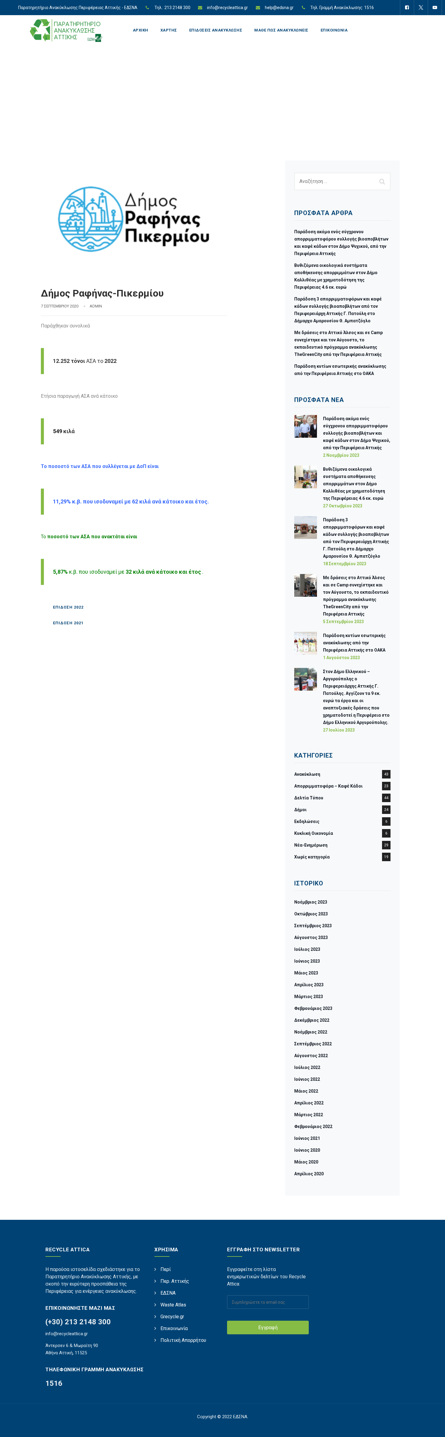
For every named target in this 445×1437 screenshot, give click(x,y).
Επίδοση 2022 (68, 607)
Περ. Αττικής (174, 1281)
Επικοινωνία (174, 1328)
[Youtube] (435, 7)
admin (96, 306)
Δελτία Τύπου (308, 797)
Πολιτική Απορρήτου (183, 1340)
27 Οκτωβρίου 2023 (342, 505)
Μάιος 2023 (306, 973)
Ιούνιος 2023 (307, 961)
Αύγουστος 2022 (311, 1055)
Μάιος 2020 (306, 1162)
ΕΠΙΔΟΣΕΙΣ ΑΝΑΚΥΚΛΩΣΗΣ (215, 30)
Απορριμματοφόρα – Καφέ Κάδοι (328, 786)
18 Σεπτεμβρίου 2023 (344, 563)
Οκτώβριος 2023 (311, 913)
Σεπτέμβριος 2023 (313, 925)
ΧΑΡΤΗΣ (168, 30)
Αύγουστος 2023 (311, 937)
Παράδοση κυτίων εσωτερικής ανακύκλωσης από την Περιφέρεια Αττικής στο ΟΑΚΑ (354, 642)
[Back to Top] (432, 1427)
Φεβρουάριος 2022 (313, 1126)
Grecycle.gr (172, 1316)
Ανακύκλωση (307, 774)
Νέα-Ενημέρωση (311, 845)
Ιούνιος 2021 (307, 1138)
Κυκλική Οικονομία (313, 833)
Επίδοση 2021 (68, 623)
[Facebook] (407, 7)
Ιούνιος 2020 (307, 1150)
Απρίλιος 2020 (309, 1173)
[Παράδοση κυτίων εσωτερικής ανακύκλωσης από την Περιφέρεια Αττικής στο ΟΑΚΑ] (305, 646)
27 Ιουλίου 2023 (339, 730)
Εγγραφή (268, 1327)
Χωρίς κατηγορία (312, 857)
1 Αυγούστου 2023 (341, 657)
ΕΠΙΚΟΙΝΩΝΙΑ (334, 30)
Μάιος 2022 (306, 1091)
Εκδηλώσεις (306, 821)
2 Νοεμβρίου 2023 (341, 455)
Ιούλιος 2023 (307, 949)
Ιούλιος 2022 (307, 1067)
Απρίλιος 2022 (309, 1102)
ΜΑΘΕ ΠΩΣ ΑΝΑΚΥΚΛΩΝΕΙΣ (281, 30)
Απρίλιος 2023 (309, 984)
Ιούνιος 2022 (307, 1079)
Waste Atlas (173, 1305)
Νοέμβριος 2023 (310, 902)
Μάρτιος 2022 (308, 1114)
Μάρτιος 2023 (308, 996)
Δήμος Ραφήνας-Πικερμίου (102, 293)
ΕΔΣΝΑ (168, 1293)
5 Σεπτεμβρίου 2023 (343, 621)
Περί (165, 1269)
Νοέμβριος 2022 (310, 1032)
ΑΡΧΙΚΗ (140, 30)
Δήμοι (300, 809)
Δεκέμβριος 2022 (311, 1020)
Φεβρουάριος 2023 (313, 1008)
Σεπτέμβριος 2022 (313, 1043)
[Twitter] (421, 7)
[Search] (383, 181)
